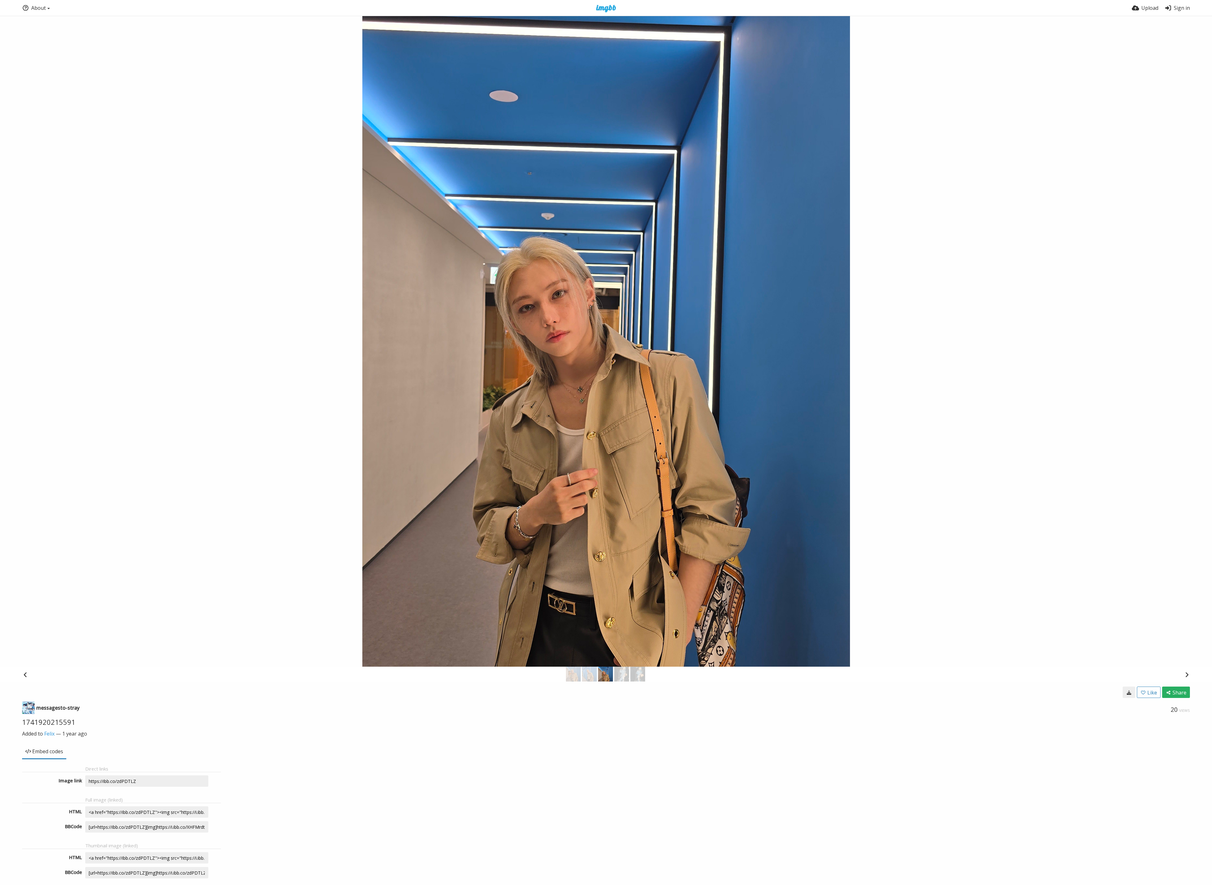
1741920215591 (48, 722)
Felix (49, 733)
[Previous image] (25, 674)
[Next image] (1186, 674)
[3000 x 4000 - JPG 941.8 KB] (1129, 692)
